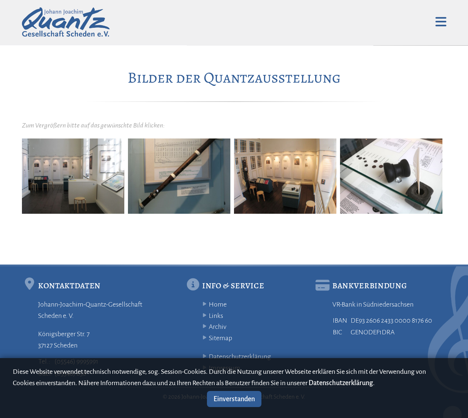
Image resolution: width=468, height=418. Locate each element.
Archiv (217, 326)
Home (218, 304)
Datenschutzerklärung (240, 356)
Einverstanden (234, 399)
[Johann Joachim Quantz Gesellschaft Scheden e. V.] (66, 22)
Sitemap (220, 338)
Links (216, 315)
